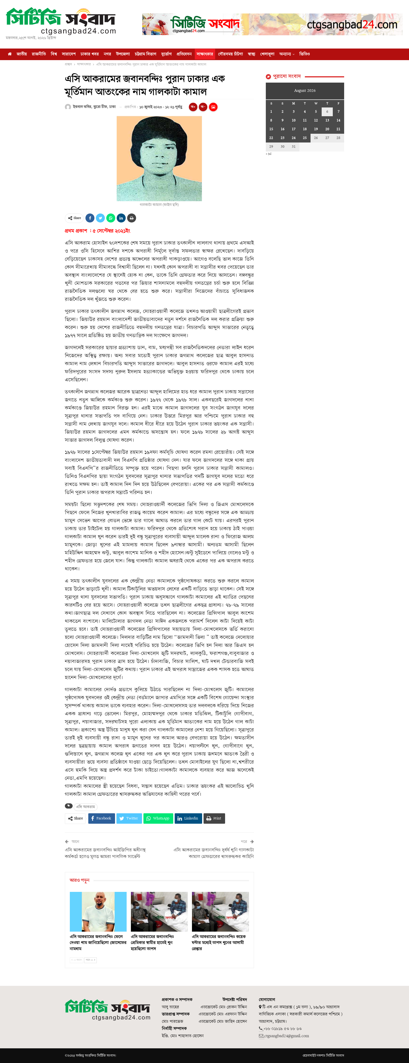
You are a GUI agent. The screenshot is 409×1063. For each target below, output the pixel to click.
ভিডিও (304, 54)
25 (305, 138)
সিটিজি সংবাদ (335, 1055)
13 (327, 120)
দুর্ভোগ (166, 54)
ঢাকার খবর (90, 54)
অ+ (193, 107)
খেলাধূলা (267, 54)
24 (294, 138)
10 (294, 120)
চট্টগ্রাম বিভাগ (145, 54)
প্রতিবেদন (184, 54)
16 (283, 129)
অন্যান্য (285, 54)
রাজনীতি (39, 54)
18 (305, 129)
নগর (107, 54)
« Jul (268, 154)
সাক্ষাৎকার (205, 54)
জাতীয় (22, 54)
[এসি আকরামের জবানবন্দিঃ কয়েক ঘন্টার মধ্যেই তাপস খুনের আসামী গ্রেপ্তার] (220, 912)
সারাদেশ (69, 54)
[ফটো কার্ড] (213, 107)
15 (271, 129)
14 (338, 120)
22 (271, 138)
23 (283, 138)
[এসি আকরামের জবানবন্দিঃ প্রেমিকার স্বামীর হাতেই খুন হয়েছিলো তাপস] (159, 912)
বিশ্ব (54, 54)
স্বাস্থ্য (251, 54)
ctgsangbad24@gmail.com (286, 1036)
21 (338, 129)
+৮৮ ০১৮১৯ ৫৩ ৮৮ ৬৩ (282, 1029)
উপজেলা (123, 54)
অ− (203, 107)
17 (293, 129)
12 (316, 120)
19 (316, 129)
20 (327, 129)
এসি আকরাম (85, 807)
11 (305, 120)
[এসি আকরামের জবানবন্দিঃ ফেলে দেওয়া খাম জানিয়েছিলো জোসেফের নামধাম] (98, 912)
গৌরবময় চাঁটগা (230, 54)
